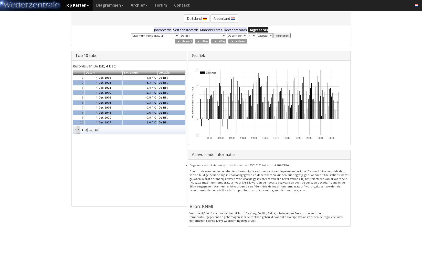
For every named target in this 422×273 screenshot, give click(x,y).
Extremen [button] (131, 72)
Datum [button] (90, 72)
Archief (138, 5)
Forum (161, 5)
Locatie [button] (163, 72)
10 (90, 130)
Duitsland (195, 18)
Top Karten (75, 5)
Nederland (222, 18)
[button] (75, 130)
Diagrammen (108, 5)
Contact (182, 5)
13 (96, 130)
